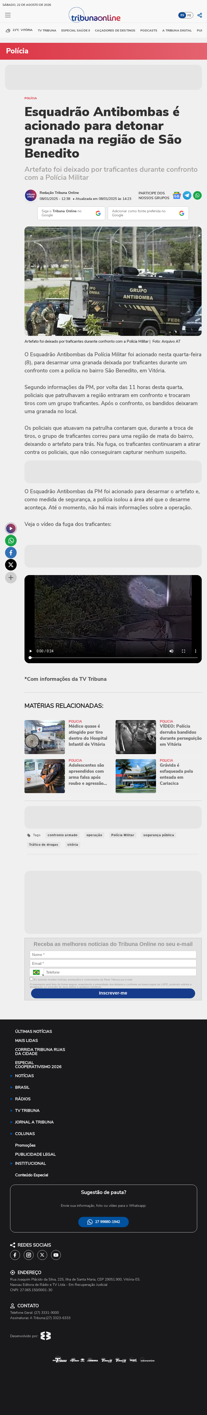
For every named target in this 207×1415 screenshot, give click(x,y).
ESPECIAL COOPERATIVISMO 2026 (38, 1065)
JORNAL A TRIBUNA (34, 1122)
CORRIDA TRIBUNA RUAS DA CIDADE (40, 1052)
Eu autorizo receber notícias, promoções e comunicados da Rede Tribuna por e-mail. (83, 979)
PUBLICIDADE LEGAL (35, 1154)
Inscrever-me (113, 993)
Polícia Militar (122, 835)
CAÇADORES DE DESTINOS (115, 30)
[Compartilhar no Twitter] (11, 565)
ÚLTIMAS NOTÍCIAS (33, 1032)
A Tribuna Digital (177, 30)
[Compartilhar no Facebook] (11, 553)
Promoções (25, 1145)
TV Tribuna (47, 30)
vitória (72, 844)
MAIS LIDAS (26, 1041)
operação (94, 835)
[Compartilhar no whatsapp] (11, 541)
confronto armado (62, 835)
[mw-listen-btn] (11, 528)
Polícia (30, 98)
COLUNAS (25, 1134)
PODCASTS (148, 30)
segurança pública (158, 835)
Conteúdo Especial (31, 1175)
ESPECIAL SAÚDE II (75, 30)
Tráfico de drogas (43, 844)
